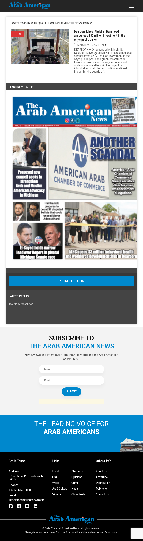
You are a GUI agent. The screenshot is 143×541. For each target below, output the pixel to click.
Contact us (102, 494)
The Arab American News (65, 528)
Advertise (102, 477)
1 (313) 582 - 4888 (20, 489)
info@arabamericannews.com (26, 500)
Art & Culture (59, 488)
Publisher (102, 488)
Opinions (77, 477)
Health (75, 488)
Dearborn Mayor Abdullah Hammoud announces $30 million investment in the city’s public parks (99, 35)
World (55, 482)
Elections (77, 471)
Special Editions (71, 281)
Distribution (103, 482)
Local (55, 471)
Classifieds (78, 494)
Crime (75, 482)
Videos (56, 494)
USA (55, 477)
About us (101, 471)
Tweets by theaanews (21, 304)
